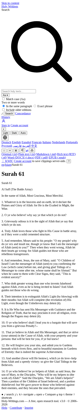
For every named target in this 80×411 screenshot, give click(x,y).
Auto (23, 133)
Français (37, 142)
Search (5, 9)
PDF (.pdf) (41, 157)
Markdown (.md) (46, 154)
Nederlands (58, 142)
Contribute (16, 407)
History (5, 117)
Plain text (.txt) (27, 154)
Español (26, 142)
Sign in (5, 125)
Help (4, 407)
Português (72, 142)
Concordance (23, 113)
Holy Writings (9, 6)
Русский (6, 145)
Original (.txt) (9, 154)
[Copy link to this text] (22, 150)
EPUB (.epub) (57, 157)
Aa (5, 95)
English (16, 142)
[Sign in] (3, 122)
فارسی (17, 145)
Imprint (29, 407)
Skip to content (10, 3)
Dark (14, 133)
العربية (26, 145)
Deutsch (6, 142)
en (2, 164)
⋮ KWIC (7, 161)
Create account (19, 125)
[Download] (32, 150)
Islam (8, 164)
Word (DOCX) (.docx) (20, 157)
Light (5, 133)
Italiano (46, 142)
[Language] (5, 138)
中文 (34, 145)
